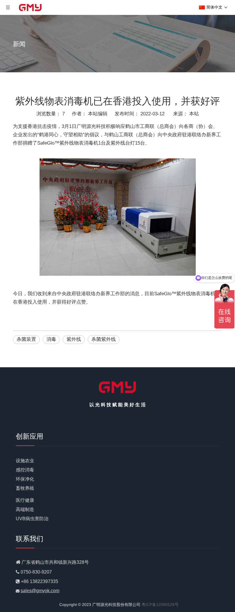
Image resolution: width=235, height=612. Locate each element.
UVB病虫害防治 (32, 518)
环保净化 (25, 479)
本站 (194, 113)
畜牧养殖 (25, 488)
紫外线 (73, 339)
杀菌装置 (26, 339)
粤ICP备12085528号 (160, 604)
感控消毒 (25, 469)
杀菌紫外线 (103, 339)
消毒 (51, 339)
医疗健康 (25, 500)
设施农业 (25, 460)
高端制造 (25, 509)
